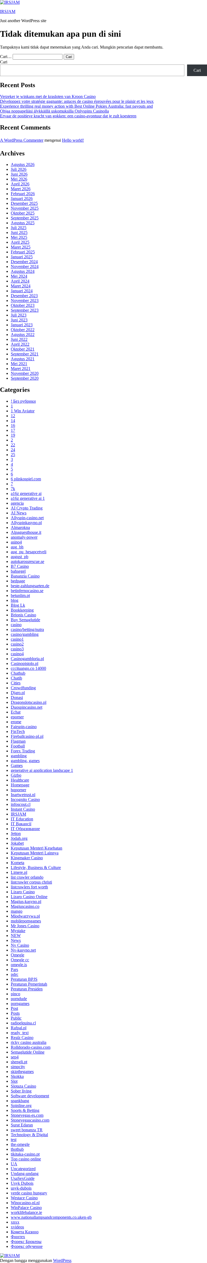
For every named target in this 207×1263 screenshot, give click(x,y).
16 (13, 425)
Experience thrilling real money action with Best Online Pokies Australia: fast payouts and (76, 106)
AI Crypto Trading (27, 508)
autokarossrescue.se (27, 561)
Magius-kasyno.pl (26, 901)
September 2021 (25, 354)
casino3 (17, 649)
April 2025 (20, 242)
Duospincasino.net (26, 707)
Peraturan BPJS (24, 979)
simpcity (18, 1066)
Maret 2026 (20, 188)
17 (13, 430)
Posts (15, 1013)
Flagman (18, 741)
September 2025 (25, 218)
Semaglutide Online (27, 1052)
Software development (30, 1096)
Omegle (17, 955)
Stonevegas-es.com (27, 1115)
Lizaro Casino (23, 891)
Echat (15, 712)
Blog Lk (18, 605)
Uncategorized (23, 1168)
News (16, 940)
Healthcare (20, 780)
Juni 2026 (19, 174)
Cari (3, 62)
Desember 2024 (24, 261)
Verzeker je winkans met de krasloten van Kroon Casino (48, 96)
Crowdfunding (23, 687)
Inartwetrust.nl (23, 794)
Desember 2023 (24, 295)
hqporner (18, 789)
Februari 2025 (23, 252)
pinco (15, 994)
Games (17, 765)
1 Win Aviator (22, 411)
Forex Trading (23, 751)
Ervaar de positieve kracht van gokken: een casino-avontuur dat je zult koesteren (68, 116)
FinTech (18, 731)
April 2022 (20, 344)
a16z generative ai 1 (28, 498)
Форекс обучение (27, 1246)
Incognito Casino (25, 799)
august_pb (19, 556)
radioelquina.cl (23, 1023)
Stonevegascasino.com (30, 1120)
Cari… (6, 56)
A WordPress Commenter (21, 140)
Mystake (18, 930)
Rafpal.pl (18, 1028)
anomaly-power (24, 537)
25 (13, 454)
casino (16, 624)
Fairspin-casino (24, 726)
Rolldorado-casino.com (30, 1047)
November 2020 (25, 373)
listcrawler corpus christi (31, 882)
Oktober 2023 (22, 305)
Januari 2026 (22, 198)
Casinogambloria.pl (27, 658)
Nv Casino (20, 945)
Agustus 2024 (22, 271)
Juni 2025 (19, 232)
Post (14, 1008)
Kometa (17, 862)
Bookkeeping (22, 610)
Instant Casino (23, 809)
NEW (16, 935)
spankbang (20, 1100)
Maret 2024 (20, 286)
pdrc (14, 974)
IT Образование (25, 828)
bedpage (18, 581)
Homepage (20, 785)
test (13, 1139)
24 (13, 449)
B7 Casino (20, 566)
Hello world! (73, 140)
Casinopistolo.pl (24, 663)
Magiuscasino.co (25, 906)
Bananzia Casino (25, 576)
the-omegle (20, 1144)
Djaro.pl (18, 692)
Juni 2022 (19, 339)
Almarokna (20, 527)
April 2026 (20, 184)
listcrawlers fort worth (29, 887)
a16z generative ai (26, 493)
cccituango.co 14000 (28, 668)
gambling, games (25, 760)
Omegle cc (20, 960)
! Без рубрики (23, 401)
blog (14, 600)
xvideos (17, 1227)
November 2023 (25, 300)
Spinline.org (21, 1105)
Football (18, 746)
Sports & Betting (25, 1110)
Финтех (18, 1236)
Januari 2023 (22, 324)
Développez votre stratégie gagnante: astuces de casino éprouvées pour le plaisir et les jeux (77, 101)
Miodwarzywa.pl (25, 916)
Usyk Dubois (22, 1183)
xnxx (15, 1222)
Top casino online (26, 1159)
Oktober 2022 (22, 329)
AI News (18, 513)
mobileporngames (26, 921)
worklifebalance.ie (26, 1212)
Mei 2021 (19, 363)
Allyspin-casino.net (27, 517)
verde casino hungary (29, 1193)
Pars (14, 969)
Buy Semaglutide (25, 619)
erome (16, 721)
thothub (17, 1149)
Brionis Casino (23, 615)
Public (16, 1018)
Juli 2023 (18, 315)
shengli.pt (19, 1062)
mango (16, 911)
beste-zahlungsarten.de (30, 585)
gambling (19, 755)
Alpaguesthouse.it (26, 532)
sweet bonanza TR (27, 1130)
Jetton (16, 833)
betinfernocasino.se (27, 590)
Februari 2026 (23, 193)
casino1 (17, 639)
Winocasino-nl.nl (25, 1202)
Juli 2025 (18, 227)
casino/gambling (25, 634)
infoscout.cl (20, 804)
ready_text (20, 1032)
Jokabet (17, 843)
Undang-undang (25, 1173)
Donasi (17, 697)
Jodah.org (19, 838)
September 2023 (25, 310)
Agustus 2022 (22, 334)
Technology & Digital (29, 1134)
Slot (14, 1081)
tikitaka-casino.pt (25, 1154)
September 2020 (25, 378)
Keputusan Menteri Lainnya (34, 853)
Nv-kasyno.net (23, 950)
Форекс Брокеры (26, 1241)
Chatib (16, 678)
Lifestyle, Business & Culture (36, 867)
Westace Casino (24, 1198)
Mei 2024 (19, 276)
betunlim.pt (20, 595)
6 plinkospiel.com (26, 479)
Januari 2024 (22, 290)
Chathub (18, 673)
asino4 (16, 542)
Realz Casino (22, 1037)
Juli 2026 (18, 169)
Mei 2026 (19, 179)
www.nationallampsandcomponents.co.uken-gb (51, 1217)
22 (13, 445)
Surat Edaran (22, 1125)
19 (13, 435)
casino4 (17, 653)
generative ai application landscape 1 (42, 770)
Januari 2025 (22, 256)
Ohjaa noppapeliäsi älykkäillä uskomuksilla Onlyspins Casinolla (54, 111)
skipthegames (22, 1071)
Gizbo (16, 775)
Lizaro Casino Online (29, 896)
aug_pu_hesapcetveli (28, 551)
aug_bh (17, 547)
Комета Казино (25, 1232)
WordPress (62, 1260)
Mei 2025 (19, 237)
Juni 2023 (19, 320)
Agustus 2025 (22, 222)
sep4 (15, 1057)
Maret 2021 (20, 368)
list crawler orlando (27, 877)
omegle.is (19, 964)
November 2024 (25, 266)
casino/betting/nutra (27, 629)
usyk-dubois (21, 1188)
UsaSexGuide (22, 1178)
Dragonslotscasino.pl (28, 702)
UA (14, 1164)
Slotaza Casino (23, 1086)
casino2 (17, 644)
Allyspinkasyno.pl (26, 522)
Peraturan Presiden (27, 989)
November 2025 (25, 208)
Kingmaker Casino (27, 857)
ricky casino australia (28, 1042)
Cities (15, 683)
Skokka (17, 1076)
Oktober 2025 (22, 213)
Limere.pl (19, 872)
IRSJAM (7, 11)
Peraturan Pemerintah (29, 984)
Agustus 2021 (22, 359)
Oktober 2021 (22, 349)
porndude (19, 998)
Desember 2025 (24, 203)
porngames (20, 1003)
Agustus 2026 (22, 164)
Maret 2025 (20, 247)
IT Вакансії (21, 823)
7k (13, 488)
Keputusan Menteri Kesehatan (36, 848)
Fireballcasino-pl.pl (27, 736)
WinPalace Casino (26, 1207)
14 (13, 420)
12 (13, 415)
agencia (17, 503)
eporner (17, 717)
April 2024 (20, 281)
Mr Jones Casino (25, 926)
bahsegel (18, 571)
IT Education (22, 819)
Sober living (21, 1091)
